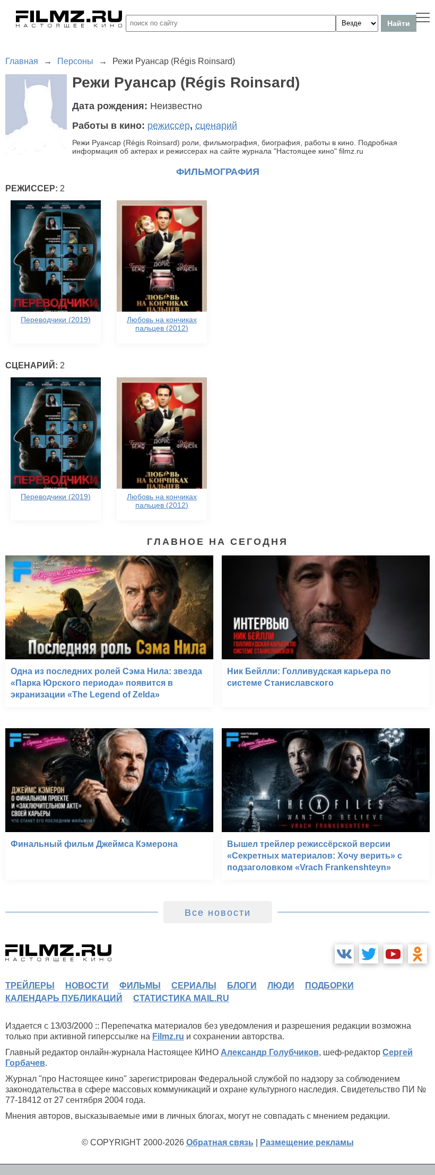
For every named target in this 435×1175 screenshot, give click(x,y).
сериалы (193, 985)
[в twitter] (368, 954)
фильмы (140, 985)
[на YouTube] (393, 954)
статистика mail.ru (181, 998)
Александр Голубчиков (270, 1052)
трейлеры (30, 985)
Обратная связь (220, 1142)
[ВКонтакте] (344, 954)
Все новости (218, 912)
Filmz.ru (168, 1036)
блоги (242, 985)
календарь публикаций (64, 998)
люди (280, 985)
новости (87, 985)
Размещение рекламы (307, 1142)
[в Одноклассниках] (417, 954)
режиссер (168, 125)
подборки (329, 985)
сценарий (216, 125)
